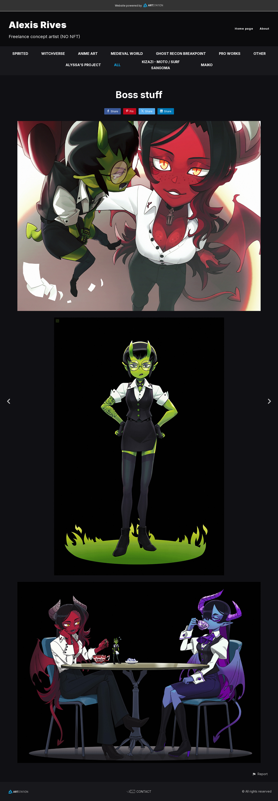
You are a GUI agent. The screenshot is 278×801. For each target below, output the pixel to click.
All (117, 65)
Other (259, 53)
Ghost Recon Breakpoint (181, 53)
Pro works (229, 53)
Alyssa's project (83, 65)
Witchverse (53, 53)
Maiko (207, 65)
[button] (259, 773)
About (264, 28)
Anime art (88, 53)
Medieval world (127, 53)
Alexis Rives (38, 24)
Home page (244, 28)
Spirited (20, 53)
